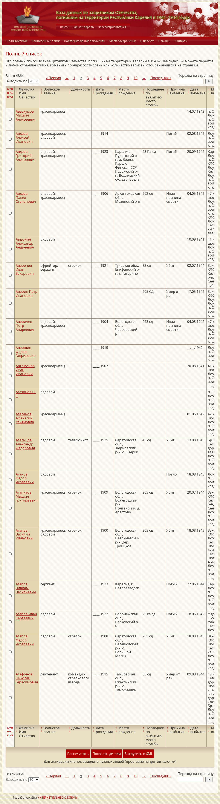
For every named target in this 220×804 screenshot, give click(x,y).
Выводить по (17, 81)
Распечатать (78, 753)
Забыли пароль (83, 27)
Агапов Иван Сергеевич (26, 616)
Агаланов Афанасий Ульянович (25, 418)
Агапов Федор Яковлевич (25, 640)
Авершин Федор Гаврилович (26, 351)
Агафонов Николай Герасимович (27, 678)
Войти (64, 27)
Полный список (17, 41)
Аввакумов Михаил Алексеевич (25, 115)
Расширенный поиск (46, 41)
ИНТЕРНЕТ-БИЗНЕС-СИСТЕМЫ (57, 797)
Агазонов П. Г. (26, 394)
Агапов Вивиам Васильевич (26, 588)
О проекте (147, 41)
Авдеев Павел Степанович (26, 197)
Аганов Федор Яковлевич (25, 478)
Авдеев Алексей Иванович (24, 137)
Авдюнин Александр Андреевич (25, 243)
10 (136, 77)
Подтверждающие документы (84, 41)
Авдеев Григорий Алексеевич (25, 155)
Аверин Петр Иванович (26, 293)
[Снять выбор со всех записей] (10, 92)
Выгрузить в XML (138, 753)
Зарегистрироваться (112, 27)
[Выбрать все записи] (10, 89)
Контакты (181, 41)
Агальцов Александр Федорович (25, 444)
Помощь (164, 41)
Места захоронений (122, 41)
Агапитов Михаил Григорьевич (27, 496)
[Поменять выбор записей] (10, 96)
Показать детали (106, 753)
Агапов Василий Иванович (24, 534)
